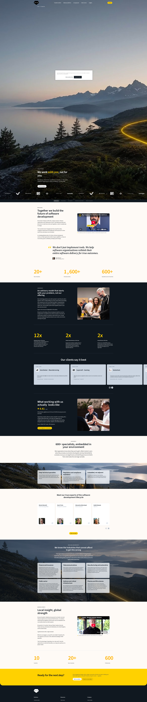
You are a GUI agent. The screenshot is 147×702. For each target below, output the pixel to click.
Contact (109, 2)
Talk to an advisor (41, 186)
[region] (74, 75)
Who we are (56, 200)
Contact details (89, 700)
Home (38, 6)
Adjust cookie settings (69, 77)
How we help (63, 200)
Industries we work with (79, 200)
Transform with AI (57, 2)
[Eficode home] (36, 3)
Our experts (70, 200)
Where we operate (89, 200)
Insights (90, 2)
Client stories (84, 2)
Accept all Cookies (78, 77)
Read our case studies (87, 679)
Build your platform (67, 2)
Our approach (76, 2)
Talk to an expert (73, 533)
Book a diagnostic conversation (44, 428)
